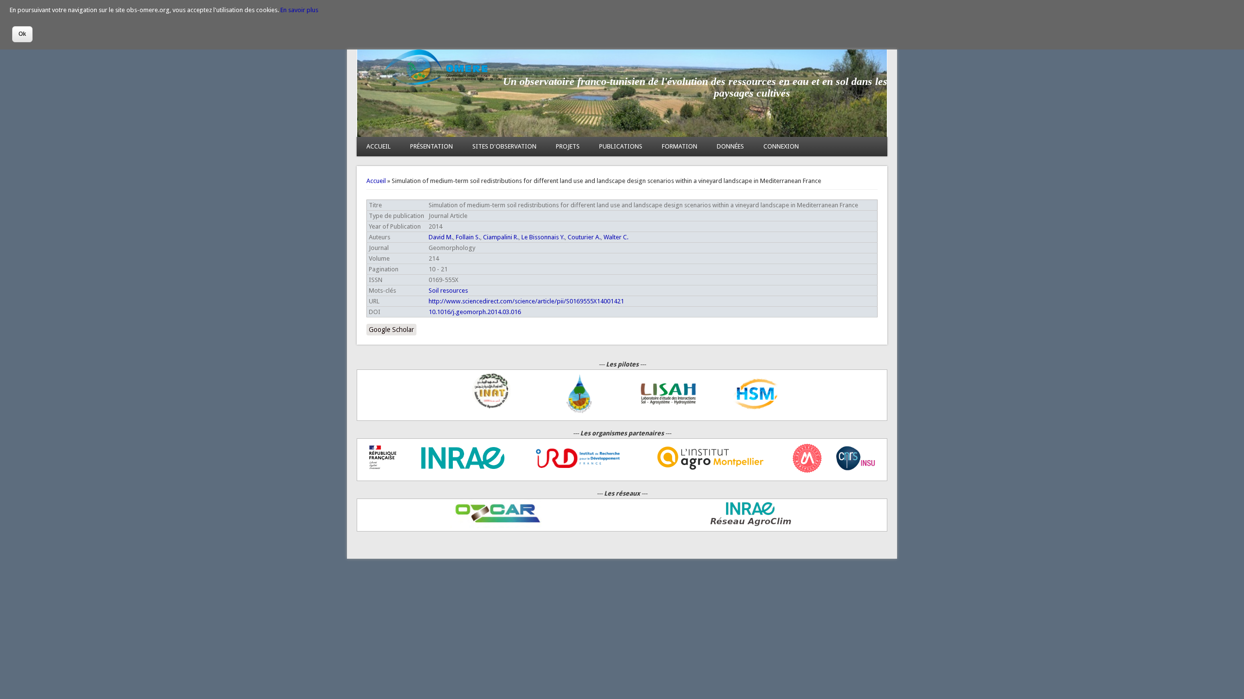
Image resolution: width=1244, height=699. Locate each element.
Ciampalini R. (500, 237)
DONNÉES (730, 146)
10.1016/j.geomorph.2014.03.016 (475, 312)
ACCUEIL (378, 146)
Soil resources (448, 290)
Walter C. (616, 237)
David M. (441, 237)
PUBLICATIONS (620, 146)
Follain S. (468, 237)
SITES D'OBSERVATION (504, 146)
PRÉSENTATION (431, 146)
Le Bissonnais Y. (543, 237)
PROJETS (568, 146)
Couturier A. (584, 237)
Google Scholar (391, 329)
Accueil (376, 180)
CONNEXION (781, 146)
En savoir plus (299, 10)
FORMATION (679, 146)
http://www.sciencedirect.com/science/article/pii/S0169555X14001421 (526, 301)
